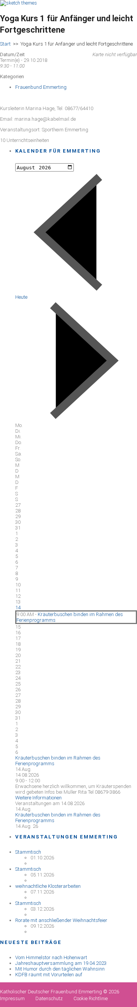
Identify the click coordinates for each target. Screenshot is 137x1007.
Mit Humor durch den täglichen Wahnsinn (60, 969)
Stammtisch (28, 852)
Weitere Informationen (38, 798)
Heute (21, 297)
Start (5, 44)
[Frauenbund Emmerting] (18, 3)
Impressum (12, 998)
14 (18, 607)
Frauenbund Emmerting (41, 87)
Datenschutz (49, 998)
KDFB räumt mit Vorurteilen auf (48, 974)
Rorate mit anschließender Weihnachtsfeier (61, 920)
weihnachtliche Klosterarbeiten (48, 886)
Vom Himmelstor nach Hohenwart (51, 957)
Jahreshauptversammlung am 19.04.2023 (61, 963)
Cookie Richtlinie (90, 998)
